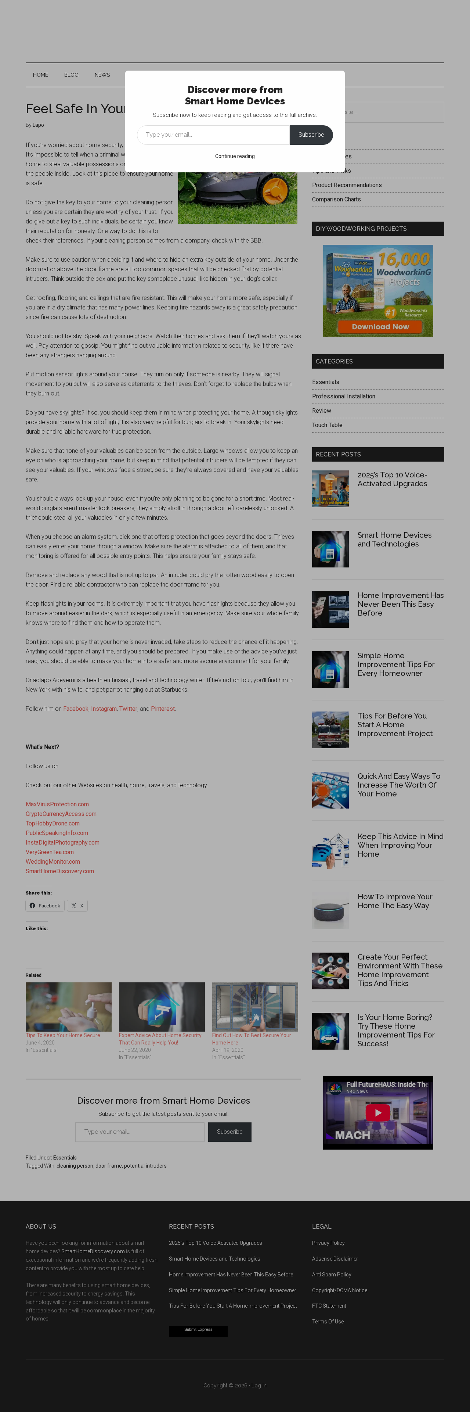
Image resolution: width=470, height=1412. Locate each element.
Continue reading (235, 156)
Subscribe (311, 134)
